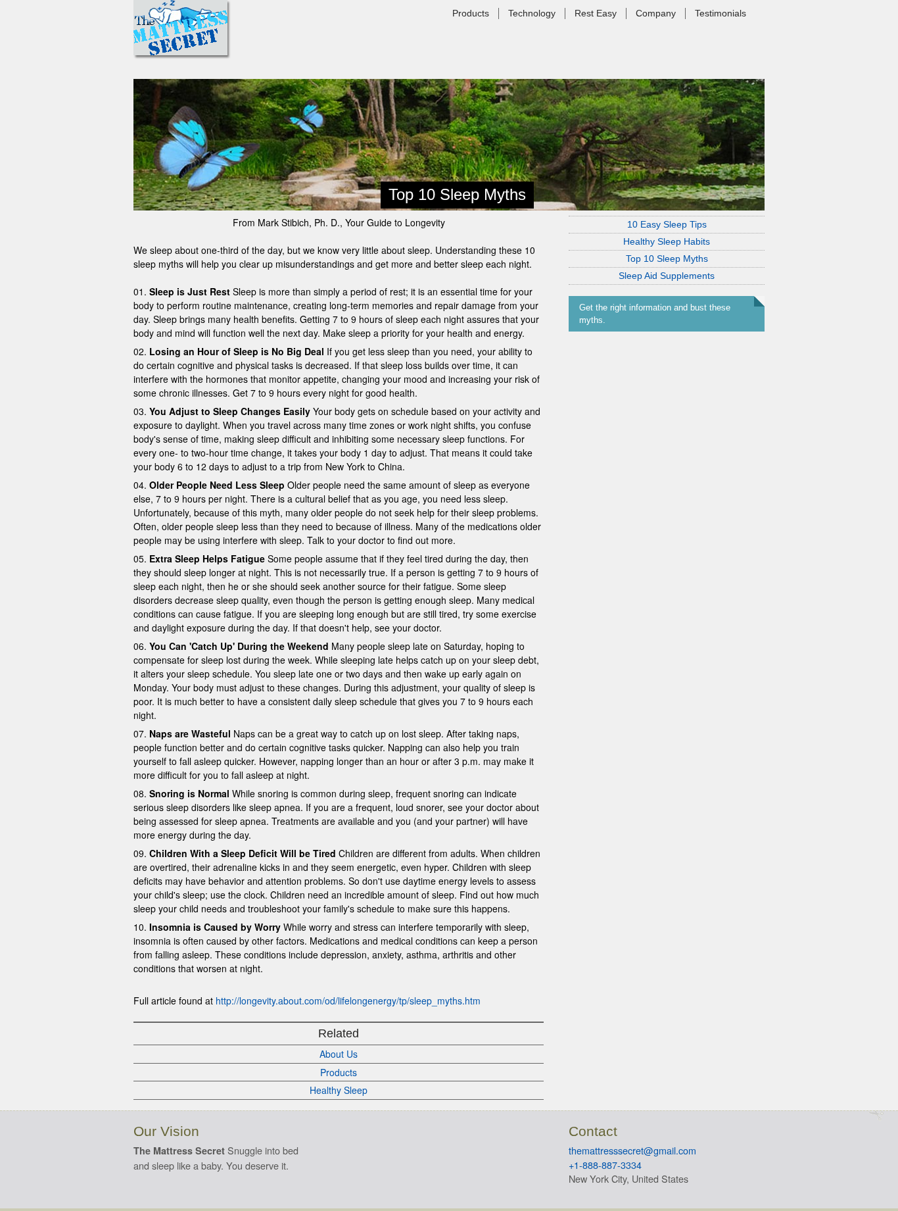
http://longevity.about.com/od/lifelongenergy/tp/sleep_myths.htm (348, 1000)
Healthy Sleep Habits (666, 241)
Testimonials (720, 13)
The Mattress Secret (180, 27)
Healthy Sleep (338, 1090)
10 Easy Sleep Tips (667, 224)
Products (470, 13)
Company (656, 13)
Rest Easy (596, 13)
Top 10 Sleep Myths (667, 258)
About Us (338, 1053)
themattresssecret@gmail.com (632, 1150)
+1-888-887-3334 (605, 1165)
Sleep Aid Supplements (667, 275)
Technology (531, 13)
